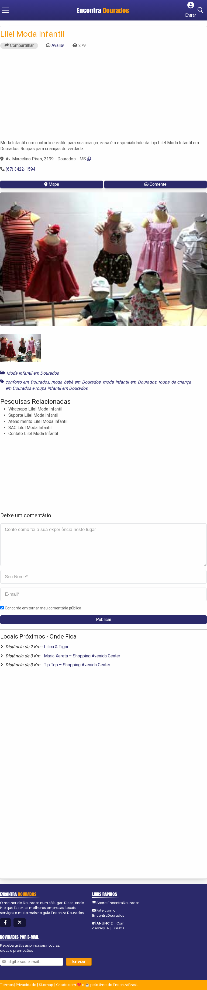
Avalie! (57, 45)
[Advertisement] (103, 96)
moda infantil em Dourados (129, 382)
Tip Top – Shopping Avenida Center (77, 664)
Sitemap (46, 985)
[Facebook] (5, 922)
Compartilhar (21, 45)
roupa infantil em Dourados (61, 388)
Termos (6, 985)
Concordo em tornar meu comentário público (43, 608)
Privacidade (26, 985)
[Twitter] (19, 922)
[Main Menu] (5, 10)
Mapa (54, 184)
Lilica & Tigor (56, 646)
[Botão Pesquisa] (201, 10)
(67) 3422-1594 (20, 169)
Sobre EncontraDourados (117, 903)
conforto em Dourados (27, 382)
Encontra (103, 10)
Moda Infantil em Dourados (32, 373)
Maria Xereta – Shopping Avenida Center (82, 655)
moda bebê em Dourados (75, 382)
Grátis (119, 928)
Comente (158, 184)
